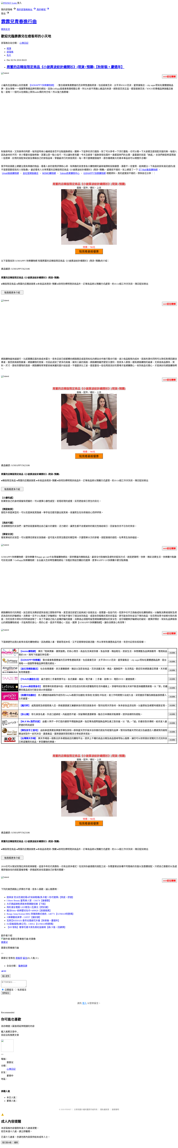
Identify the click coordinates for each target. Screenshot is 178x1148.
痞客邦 (19, 958)
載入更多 (5, 976)
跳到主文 (5, 29)
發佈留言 (5, 993)
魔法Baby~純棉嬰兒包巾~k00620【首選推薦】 (29, 910)
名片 (9, 55)
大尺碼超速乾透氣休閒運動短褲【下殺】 (27, 904)
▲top (3, 971)
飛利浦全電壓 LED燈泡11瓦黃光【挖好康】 (28, 907)
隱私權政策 (104, 1109)
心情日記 (23, 43)
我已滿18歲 (6, 1142)
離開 (16, 1142)
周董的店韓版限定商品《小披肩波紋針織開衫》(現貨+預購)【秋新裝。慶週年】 (65, 67)
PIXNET (68, 1109)
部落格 (10, 52)
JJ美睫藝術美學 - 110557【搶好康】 (24, 917)
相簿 (9, 48)
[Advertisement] (89, 124)
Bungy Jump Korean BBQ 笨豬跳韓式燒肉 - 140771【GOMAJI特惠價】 (41, 914)
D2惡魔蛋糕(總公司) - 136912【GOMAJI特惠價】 (31, 924)
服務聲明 (115, 1109)
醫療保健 (22, 966)
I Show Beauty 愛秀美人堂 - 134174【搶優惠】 (29, 900)
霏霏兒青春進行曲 (19, 21)
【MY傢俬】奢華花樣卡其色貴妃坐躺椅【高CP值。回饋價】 (36, 927)
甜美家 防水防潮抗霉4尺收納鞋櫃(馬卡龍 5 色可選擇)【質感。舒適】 (40, 897)
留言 (25, 958)
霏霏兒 (4, 942)
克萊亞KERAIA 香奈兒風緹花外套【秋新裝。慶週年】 (33, 920)
